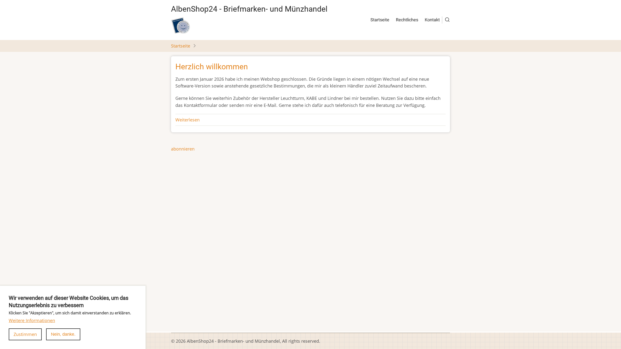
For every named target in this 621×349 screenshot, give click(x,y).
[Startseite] (180, 25)
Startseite (379, 19)
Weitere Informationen (32, 320)
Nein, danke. (63, 334)
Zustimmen (25, 334)
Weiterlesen (187, 120)
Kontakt (432, 19)
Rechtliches (407, 19)
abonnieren (183, 149)
